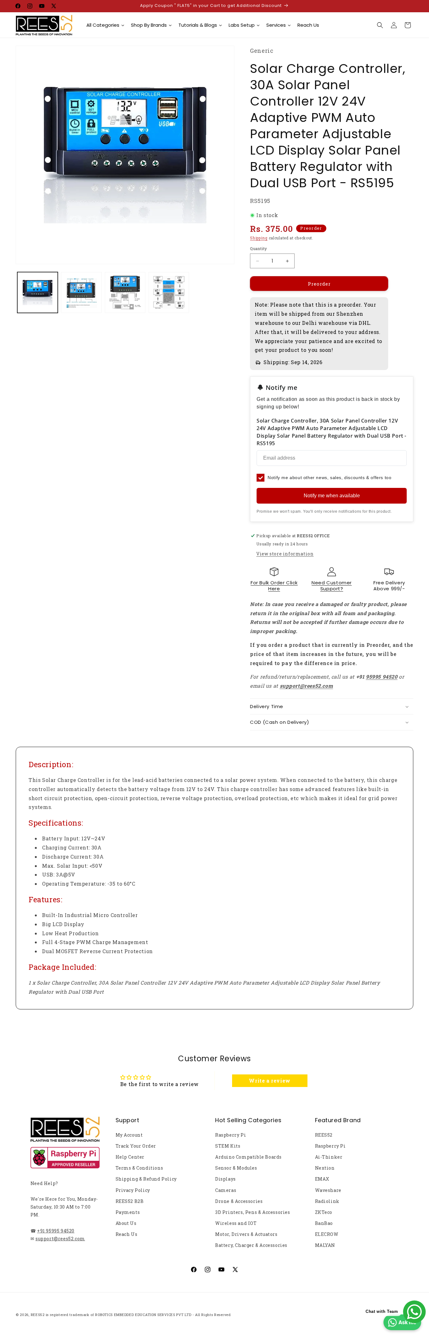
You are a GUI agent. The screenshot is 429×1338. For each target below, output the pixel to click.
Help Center (130, 1157)
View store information (284, 554)
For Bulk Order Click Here (274, 585)
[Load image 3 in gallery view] (125, 292)
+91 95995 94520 (55, 1231)
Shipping (259, 237)
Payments (128, 1212)
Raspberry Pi (230, 1135)
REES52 (324, 1135)
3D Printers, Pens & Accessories (252, 1212)
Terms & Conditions (139, 1168)
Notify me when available (332, 495)
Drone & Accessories (239, 1201)
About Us (126, 1223)
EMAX (322, 1179)
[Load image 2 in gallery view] (81, 292)
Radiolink (327, 1201)
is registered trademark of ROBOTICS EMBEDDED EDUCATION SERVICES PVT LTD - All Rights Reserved (138, 1314)
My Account (129, 1135)
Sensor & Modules (236, 1168)
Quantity (258, 248)
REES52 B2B (130, 1201)
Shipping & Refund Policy (146, 1179)
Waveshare (328, 1190)
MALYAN (325, 1245)
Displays (225, 1179)
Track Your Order (136, 1146)
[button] (380, 25)
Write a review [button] (269, 1080)
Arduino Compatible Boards (248, 1157)
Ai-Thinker (329, 1157)
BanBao (324, 1223)
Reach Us (127, 1234)
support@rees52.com (60, 1239)
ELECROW (327, 1234)
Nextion (325, 1168)
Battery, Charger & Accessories (251, 1245)
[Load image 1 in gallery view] (37, 292)
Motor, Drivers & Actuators (246, 1234)
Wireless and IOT (236, 1223)
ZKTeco (324, 1212)
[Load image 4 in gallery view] (169, 292)
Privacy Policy (133, 1190)
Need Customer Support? (332, 585)
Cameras (225, 1190)
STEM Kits (227, 1146)
